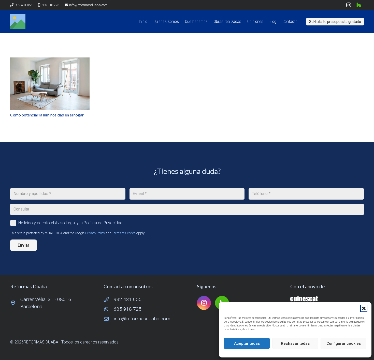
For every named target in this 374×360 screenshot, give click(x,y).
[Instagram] (348, 5)
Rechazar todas (295, 343)
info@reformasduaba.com (142, 319)
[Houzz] (359, 5)
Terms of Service (123, 233)
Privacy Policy (95, 233)
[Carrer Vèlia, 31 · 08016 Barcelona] (15, 303)
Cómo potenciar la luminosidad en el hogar (47, 114)
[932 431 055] (109, 299)
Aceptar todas (247, 343)
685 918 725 (127, 309)
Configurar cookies (343, 343)
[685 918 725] (109, 309)
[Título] (17, 21)
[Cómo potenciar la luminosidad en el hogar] (50, 83)
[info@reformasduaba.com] (109, 318)
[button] (363, 308)
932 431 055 (127, 299)
